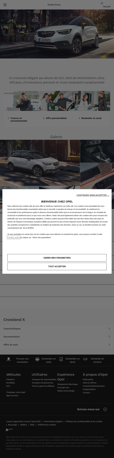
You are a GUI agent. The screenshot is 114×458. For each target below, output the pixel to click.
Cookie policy (13, 237)
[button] (93, 195)
